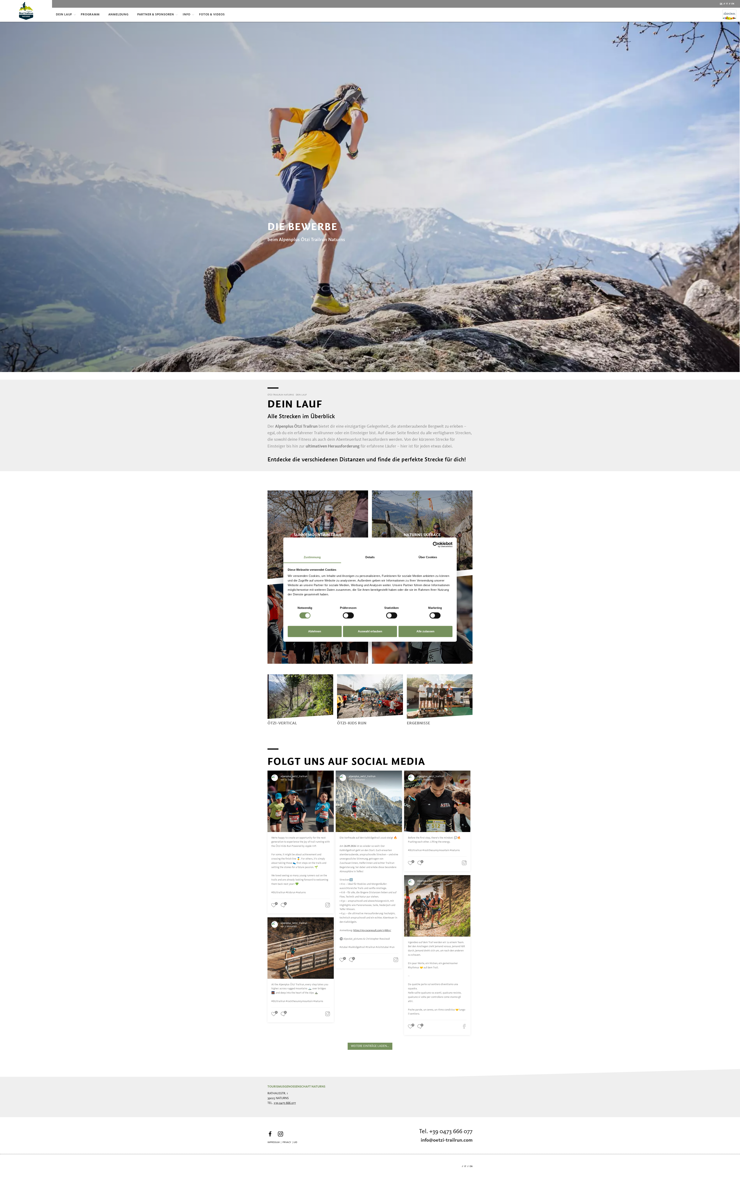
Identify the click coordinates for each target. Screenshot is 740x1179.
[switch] (348, 615)
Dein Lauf (64, 14)
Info (186, 14)
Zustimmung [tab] (312, 557)
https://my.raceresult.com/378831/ (372, 930)
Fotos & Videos (212, 14)
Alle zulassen (425, 631)
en (732, 4)
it (727, 4)
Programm (90, 14)
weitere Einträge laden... (370, 1046)
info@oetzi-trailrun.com (447, 1140)
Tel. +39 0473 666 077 (446, 1132)
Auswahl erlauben (370, 631)
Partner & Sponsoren (155, 14)
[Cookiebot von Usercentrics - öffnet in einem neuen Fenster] (435, 544)
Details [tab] (370, 557)
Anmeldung (118, 14)
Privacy (287, 1142)
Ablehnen (314, 631)
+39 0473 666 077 (285, 1103)
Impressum (273, 1142)
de (721, 4)
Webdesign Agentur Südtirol (272, 1166)
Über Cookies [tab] (428, 557)
